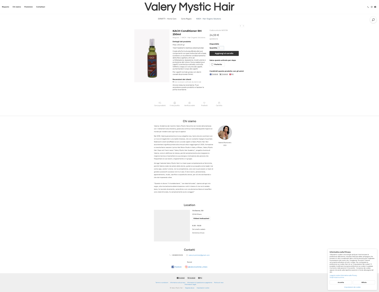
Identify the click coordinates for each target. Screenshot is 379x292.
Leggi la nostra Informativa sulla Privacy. (343, 275)
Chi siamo (17, 7)
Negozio (5, 7)
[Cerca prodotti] (373, 20)
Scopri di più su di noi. (337, 277)
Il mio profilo (175, 105)
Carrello (219, 105)
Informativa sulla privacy (177, 282)
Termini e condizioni (162, 282)
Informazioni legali (190, 284)
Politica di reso (218, 282)
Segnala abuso (189, 288)
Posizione (28, 7)
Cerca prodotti (160, 105)
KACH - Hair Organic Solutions (208, 19)
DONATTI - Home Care (167, 19)
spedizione (214, 39)
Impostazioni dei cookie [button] (352, 287)
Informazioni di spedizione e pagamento (199, 282)
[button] (217, 64)
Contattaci (40, 7)
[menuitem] (240, 25)
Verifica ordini (189, 105)
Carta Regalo (186, 19)
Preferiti (204, 105)
